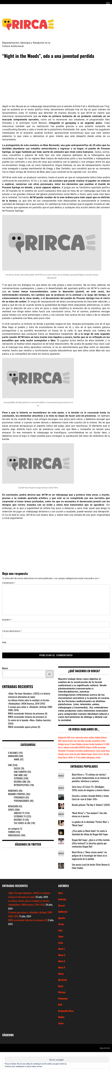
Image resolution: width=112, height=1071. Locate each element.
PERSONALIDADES (21, 800)
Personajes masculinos (74, 750)
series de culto (74, 754)
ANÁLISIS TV (19, 813)
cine (75, 740)
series (66, 754)
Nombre (6, 620)
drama (66, 744)
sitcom (95, 754)
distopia (61, 744)
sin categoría (13, 828)
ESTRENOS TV (20, 816)
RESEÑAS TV (19, 819)
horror (60, 747)
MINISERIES (13, 790)
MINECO (82, 747)
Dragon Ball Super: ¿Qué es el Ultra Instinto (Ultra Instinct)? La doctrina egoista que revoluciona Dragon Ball (91, 843)
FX (104, 744)
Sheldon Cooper (86, 754)
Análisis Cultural (101, 737)
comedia (88, 740)
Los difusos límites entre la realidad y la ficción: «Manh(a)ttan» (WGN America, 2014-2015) (28, 701)
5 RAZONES (13, 753)
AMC (68, 737)
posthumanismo (89, 750)
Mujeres (89, 747)
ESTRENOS (18, 778)
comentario (96, 740)
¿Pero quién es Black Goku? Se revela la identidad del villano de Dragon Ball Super (90, 832)
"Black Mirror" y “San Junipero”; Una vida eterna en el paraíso (89, 814)
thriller (70, 757)
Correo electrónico (11, 631)
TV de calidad (81, 757)
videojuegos (90, 757)
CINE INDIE (18, 775)
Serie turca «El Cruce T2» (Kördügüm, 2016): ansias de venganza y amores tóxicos (90, 788)
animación (79, 737)
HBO (107, 744)
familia (91, 744)
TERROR (11, 832)
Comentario (8, 583)
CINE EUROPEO (20, 771)
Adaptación (62, 737)
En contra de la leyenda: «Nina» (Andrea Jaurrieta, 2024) (29, 721)
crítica (103, 740)
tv (74, 757)
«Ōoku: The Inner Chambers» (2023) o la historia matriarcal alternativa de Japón (29, 695)
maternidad (74, 747)
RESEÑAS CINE (20, 781)
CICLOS (17, 768)
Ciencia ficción (67, 740)
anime (86, 737)
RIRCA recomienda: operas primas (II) (24, 727)
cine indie (80, 740)
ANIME (16, 759)
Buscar (5, 668)
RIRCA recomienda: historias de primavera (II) (27, 713)
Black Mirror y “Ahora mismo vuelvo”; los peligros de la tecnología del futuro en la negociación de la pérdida (89, 855)
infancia (66, 747)
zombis (97, 757)
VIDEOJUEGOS (14, 835)
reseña (102, 750)
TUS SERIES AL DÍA (22, 823)
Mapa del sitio (105, 1047)
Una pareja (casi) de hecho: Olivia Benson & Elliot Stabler (91, 866)
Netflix (94, 747)
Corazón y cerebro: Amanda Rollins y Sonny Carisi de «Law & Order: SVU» (90, 797)
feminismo (99, 744)
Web (4, 642)
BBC (60, 740)
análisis (91, 737)
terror (100, 754)
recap (98, 750)
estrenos (86, 744)
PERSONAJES (19, 797)
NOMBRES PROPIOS (16, 794)
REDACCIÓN (13, 806)
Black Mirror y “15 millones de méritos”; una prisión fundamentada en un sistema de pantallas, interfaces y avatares (90, 778)
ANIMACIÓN (13, 756)
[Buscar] (49, 674)
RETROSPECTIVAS (21, 785)
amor (73, 737)
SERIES (11, 809)
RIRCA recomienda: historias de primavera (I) (27, 717)
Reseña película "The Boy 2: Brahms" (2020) (91, 805)
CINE (10, 765)
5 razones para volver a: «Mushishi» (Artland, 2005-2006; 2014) (30, 708)
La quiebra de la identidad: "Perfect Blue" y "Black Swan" (90, 823)
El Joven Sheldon (76, 744)
